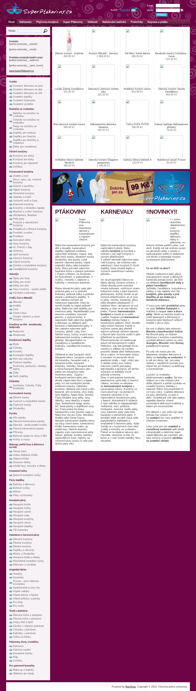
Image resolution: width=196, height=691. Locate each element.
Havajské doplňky (23, 526)
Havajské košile (22, 504)
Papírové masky (22, 404)
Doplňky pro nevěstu (24, 132)
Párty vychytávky (23, 495)
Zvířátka (17, 166)
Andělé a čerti (20, 175)
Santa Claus (20, 312)
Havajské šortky (22, 508)
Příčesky (18, 432)
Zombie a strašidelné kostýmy (30, 265)
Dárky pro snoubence (25, 146)
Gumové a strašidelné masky (29, 401)
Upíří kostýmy (21, 254)
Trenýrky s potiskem (24, 629)
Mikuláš (17, 302)
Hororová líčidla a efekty (26, 557)
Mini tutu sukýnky (23, 358)
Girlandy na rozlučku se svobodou (26, 121)
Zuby (16, 372)
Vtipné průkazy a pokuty (26, 598)
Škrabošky (19, 408)
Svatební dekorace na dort (27, 89)
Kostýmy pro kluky (23, 159)
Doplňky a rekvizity (23, 550)
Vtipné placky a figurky (25, 594)
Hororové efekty (22, 462)
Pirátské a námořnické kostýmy (25, 224)
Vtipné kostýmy (21, 261)
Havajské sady (21, 515)
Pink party (18, 218)
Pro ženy (18, 602)
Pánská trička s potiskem (27, 618)
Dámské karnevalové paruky (29, 421)
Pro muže (18, 605)
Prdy (15, 657)
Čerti (15, 309)
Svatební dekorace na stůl (27, 93)
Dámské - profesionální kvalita (30, 424)
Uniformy (18, 250)
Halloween (25, 22)
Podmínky (137, 22)
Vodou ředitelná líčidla (25, 455)
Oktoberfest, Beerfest (25, 215)
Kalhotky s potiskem (24, 633)
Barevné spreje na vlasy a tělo (30, 435)
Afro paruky (19, 417)
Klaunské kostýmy (23, 204)
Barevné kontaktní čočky (27, 475)
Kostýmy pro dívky (23, 155)
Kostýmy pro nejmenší (25, 163)
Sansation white (22, 239)
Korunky (17, 351)
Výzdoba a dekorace (24, 292)
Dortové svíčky (21, 487)
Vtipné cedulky (21, 591)
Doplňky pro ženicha (24, 136)
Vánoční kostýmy (23, 258)
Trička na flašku (22, 636)
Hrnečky (17, 573)
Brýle (16, 344)
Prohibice (18, 236)
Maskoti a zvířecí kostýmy (28, 211)
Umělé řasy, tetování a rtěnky (29, 465)
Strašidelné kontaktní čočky (28, 561)
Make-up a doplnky (23, 669)
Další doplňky (20, 376)
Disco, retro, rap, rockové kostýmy (27, 181)
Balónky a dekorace (24, 484)
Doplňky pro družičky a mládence (25, 141)
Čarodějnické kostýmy (25, 269)
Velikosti (92, 22)
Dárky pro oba (21, 285)
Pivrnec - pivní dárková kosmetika (26, 582)
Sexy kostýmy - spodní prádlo (29, 289)
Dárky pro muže (22, 281)
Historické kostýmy (23, 193)
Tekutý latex (20, 451)
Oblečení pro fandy (23, 673)
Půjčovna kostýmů (47, 22)
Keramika (18, 577)
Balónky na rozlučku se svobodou (26, 114)
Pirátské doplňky (22, 362)
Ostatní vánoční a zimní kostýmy (26, 318)
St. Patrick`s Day (22, 247)
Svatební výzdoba (23, 104)
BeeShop (131, 686)
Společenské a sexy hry (26, 587)
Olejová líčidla (21, 458)
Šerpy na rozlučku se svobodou (25, 128)
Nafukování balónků (114, 22)
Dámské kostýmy (23, 539)
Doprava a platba (157, 22)
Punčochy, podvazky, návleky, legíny (30, 367)
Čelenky (17, 347)
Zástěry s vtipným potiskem (28, 625)
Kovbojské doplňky (23, 355)
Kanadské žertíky (23, 653)
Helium (17, 491)
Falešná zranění (22, 649)
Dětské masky (21, 397)
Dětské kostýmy (22, 546)
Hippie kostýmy (21, 189)
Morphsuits (19, 335)
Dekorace (18, 646)
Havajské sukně (22, 511)
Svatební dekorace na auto (28, 85)
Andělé (17, 305)
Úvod (11, 22)
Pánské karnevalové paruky (28, 428)
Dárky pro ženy (21, 278)
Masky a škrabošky (24, 553)
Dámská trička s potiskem (27, 615)
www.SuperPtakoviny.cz (21, 71)
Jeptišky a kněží (22, 197)
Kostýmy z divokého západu (29, 207)
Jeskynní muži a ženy (25, 200)
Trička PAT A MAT (23, 622)
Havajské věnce (22, 522)
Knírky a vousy (21, 439)
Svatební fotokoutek (24, 100)
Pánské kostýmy (22, 542)
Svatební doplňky (22, 96)
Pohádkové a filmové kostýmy (30, 229)
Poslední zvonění (22, 232)
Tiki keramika (20, 529)
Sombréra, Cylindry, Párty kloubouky (27, 387)
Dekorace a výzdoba (24, 564)
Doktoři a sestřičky (23, 186)
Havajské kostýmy (23, 519)
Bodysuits (18, 331)
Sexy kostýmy (21, 243)
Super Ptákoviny (73, 22)
